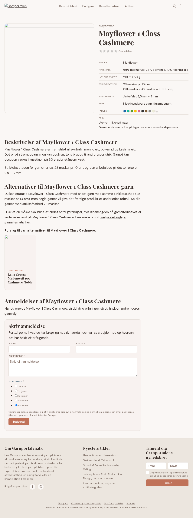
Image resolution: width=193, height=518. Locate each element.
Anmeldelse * (17, 356)
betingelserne (180, 475)
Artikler (129, 6)
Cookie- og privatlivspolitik (86, 503)
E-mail (80, 343)
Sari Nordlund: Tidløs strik (99, 460)
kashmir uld (180, 70)
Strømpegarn (162, 104)
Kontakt (131, 503)
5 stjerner (22, 405)
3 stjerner (22, 395)
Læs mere (27, 479)
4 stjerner (22, 400)
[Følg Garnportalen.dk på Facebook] (32, 487)
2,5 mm (142, 96)
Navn (12, 343)
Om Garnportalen (113, 503)
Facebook (180, 6)
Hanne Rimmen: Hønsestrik (99, 455)
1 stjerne (21, 386)
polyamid (159, 70)
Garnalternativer (109, 6)
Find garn (88, 6)
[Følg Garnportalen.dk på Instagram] (41, 487)
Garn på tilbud (68, 6)
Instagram (185, 6)
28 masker (51, 204)
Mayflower (106, 26)
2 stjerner (22, 391)
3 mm (154, 96)
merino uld (137, 70)
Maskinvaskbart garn (137, 104)
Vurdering (16, 381)
